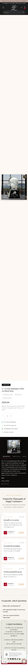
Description (6, 456)
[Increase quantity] (11, 416)
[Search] (23, 12)
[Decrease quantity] (3, 416)
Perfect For (16, 456)
